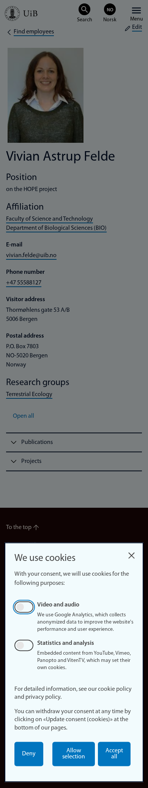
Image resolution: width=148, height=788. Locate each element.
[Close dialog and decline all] (131, 553)
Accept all (114, 754)
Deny (29, 754)
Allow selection (73, 754)
